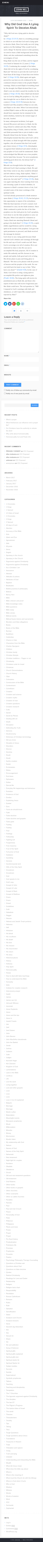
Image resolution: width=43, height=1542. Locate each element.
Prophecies (10, 1251)
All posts (9, 546)
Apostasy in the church (14, 555)
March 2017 (10, 477)
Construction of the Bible (15, 682)
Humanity (9, 982)
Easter (8, 764)
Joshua (8, 1048)
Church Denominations (14, 670)
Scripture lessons (12, 1321)
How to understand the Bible (16, 979)
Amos (8, 549)
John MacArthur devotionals (16, 1039)
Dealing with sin (11, 719)
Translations (10, 1439)
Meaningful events (12, 1118)
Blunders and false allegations (17, 622)
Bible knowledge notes (14, 604)
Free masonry (11, 846)
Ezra (7, 806)
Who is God (10, 1484)
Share (8, 1339)
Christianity (10, 661)
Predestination (11, 1242)
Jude (8, 1054)
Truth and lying (11, 1454)
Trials (8, 1445)
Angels (8, 552)
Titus (8, 1429)
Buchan (9, 631)
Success (9, 1369)
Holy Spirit (9, 967)
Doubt (8, 755)
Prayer (8, 1233)
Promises (9, 1248)
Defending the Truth (13, 728)
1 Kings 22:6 (22, 146)
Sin (7, 1342)
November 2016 (12, 490)
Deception (9, 725)
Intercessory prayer (13, 991)
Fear (8, 831)
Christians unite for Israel (15, 664)
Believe (8, 592)
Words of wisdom (12, 1496)
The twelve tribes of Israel (15, 1408)
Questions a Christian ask (15, 1263)
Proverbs (9, 1254)
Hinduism (9, 930)
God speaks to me (12, 879)
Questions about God (14, 1266)
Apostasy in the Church (14, 558)
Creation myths (11, 698)
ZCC (7, 1502)
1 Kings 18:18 (14, 94)
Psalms (8, 1257)
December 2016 (12, 486)
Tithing (8, 1426)
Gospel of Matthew (13, 894)
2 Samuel (9, 522)
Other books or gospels (14, 1188)
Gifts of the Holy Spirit (14, 867)
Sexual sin (10, 1336)
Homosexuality (11, 970)
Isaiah (8, 994)
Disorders (9, 746)
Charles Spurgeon (12, 646)
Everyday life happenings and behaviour (20, 788)
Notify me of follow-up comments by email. (21, 390)
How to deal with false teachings (17, 976)
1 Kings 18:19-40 (16, 102)
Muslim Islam (11, 1139)
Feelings (9, 834)
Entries (10, 1526)
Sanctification (11, 1312)
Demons (9, 731)
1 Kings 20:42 (18, 198)
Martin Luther (11, 1112)
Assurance (10, 570)
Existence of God (12, 794)
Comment (8, 328)
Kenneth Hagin (11, 1061)
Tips (7, 1423)
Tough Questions (12, 1433)
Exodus (8, 797)
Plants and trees (12, 1227)
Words (8, 1493)
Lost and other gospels (14, 1088)
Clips (8, 676)
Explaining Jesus (12, 800)
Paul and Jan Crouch (13, 1209)
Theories (9, 1414)
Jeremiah (9, 1006)
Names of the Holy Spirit (15, 1151)
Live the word (11, 1082)
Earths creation (11, 761)
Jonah (8, 1045)
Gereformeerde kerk (13, 864)
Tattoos (8, 1381)
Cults (8, 710)
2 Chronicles (10, 516)
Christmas (9, 667)
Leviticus (9, 1076)
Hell (7, 927)
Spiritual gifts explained (14, 1354)
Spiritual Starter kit (12, 1363)
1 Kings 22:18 (28, 179)
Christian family (11, 652)
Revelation (10, 1293)
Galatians (9, 855)
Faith (8, 812)
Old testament (11, 1178)
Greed (8, 903)
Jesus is (9, 1018)
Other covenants (12, 1194)
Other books (10, 1185)
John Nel (21, 9)
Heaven (9, 918)
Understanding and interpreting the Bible (20, 1460)
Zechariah (9, 1505)
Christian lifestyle (12, 655)
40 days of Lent (11, 525)
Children (9, 649)
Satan (8, 1315)
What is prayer (11, 419)
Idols (8, 985)
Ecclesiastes (10, 767)
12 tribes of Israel (12, 513)
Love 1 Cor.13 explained (15, 1100)
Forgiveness (10, 843)
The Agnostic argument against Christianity (21, 1396)
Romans (9, 1299)
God (7, 876)
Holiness (9, 964)
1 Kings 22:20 (27, 223)
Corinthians (10, 688)
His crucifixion (11, 936)
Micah (8, 1124)
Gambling (9, 858)
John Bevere (10, 1036)
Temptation (10, 1390)
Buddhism (9, 634)
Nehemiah (10, 1154)
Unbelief (9, 1457)
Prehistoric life (11, 1245)
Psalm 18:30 (9, 278)
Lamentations (11, 1070)
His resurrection (12, 949)
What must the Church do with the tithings (21, 1478)
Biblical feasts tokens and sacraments (19, 619)
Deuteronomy (11, 734)
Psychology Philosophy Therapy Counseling (22, 1260)
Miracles (9, 1130)
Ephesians (10, 779)
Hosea (8, 973)
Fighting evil (10, 840)
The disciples (11, 1399)
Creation (9, 691)
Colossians (10, 679)
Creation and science (13, 694)
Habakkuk (9, 912)
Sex (7, 1330)
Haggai (8, 915)
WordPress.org (11, 1531)
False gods (10, 822)
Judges (8, 1057)
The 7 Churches (12, 1393)
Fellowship (10, 837)
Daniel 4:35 (22, 270)
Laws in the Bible (12, 1073)
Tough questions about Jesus (16, 1436)
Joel (7, 1027)
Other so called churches (15, 1197)
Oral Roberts (10, 1181)
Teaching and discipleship (15, 1387)
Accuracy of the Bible (13, 531)
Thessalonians (11, 1417)
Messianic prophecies (14, 1121)
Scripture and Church (14, 1318)
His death (9, 939)
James (8, 997)
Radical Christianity (13, 1275)
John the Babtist (12, 1042)
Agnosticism (10, 540)
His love (9, 942)
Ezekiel (8, 803)
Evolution (9, 791)
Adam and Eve (11, 537)
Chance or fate (11, 640)
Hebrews (9, 924)
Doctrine (9, 752)
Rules (8, 1302)
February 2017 (11, 481)
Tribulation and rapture (14, 1448)
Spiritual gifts (10, 1351)
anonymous (10, 463)
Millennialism (10, 1127)
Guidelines (10, 906)
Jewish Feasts (11, 1021)
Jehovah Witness (12, 1003)
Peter (8, 1218)
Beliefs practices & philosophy (17, 589)
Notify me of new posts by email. (18, 393)
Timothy (9, 1420)
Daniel (8, 713)
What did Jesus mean (14, 1466)
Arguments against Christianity (17, 561)
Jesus (8, 1012)
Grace (8, 897)
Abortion (9, 528)
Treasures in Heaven (13, 1442)
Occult (8, 1172)
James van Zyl (11, 1000)
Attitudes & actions (12, 576)
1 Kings (8, 507)
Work (8, 1499)
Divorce (9, 749)
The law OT (10, 1402)
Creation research (12, 707)
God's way (10, 882)
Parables (9, 1200)
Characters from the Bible (15, 643)
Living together (11, 1085)
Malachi (9, 1103)
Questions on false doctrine (16, 1269)
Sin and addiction (12, 1345)
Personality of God (12, 1215)
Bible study (10, 610)
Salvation (9, 1309)
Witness (9, 1490)
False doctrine (11, 815)
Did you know (11, 740)
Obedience (10, 1169)
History (8, 961)
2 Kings (8, 519)
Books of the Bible (12, 628)
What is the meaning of (14, 1475)
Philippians (10, 1224)
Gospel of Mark (11, 891)
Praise (8, 1230)
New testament (11, 1157)
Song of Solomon (12, 1348)
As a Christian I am (13, 567)
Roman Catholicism (13, 1296)
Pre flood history (12, 1239)
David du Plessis (12, 716)
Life (7, 1079)
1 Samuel (9, 510)
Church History (11, 673)
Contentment (10, 685)
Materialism (10, 1115)
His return (9, 952)
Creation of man (12, 700)
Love (8, 1091)
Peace (8, 1212)
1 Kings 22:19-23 (12, 39)
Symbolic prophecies (13, 1378)
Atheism (9, 573)
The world (9, 1411)
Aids (7, 543)
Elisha (8, 770)
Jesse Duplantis (12, 1009)
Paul (7, 1206)
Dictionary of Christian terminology (18, 737)
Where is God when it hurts (16, 1481)
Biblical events (11, 616)
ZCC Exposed (28, 451)
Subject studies (11, 1366)
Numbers (9, 1163)
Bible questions (11, 607)
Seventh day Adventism (14, 1327)
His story (9, 955)
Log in (8, 1522)
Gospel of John (11, 885)
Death (8, 722)
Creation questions (13, 703)
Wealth (8, 1463)
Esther (8, 782)
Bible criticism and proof (14, 601)
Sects (8, 1324)
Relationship (10, 1281)
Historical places (12, 958)
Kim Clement (10, 1063)
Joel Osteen (10, 1030)
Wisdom (9, 1487)
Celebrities (10, 637)
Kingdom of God (12, 1066)
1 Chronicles (10, 504)
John (31, 20)
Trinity (8, 1451)
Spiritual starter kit (12, 1360)
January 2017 (11, 484)
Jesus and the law (12, 1015)
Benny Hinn (10, 595)
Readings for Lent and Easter (16, 1278)
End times (9, 776)
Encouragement (12, 773)
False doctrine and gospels (16, 818)
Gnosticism (10, 870)
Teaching (9, 1384)
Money (8, 1133)
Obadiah (9, 1166)
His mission (10, 946)
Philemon (9, 1221)
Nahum (8, 1145)
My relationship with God (15, 1142)
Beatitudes (10, 586)
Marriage (9, 1106)
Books (8, 625)
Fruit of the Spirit (12, 849)
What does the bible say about (17, 1469)
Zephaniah (10, 1508)
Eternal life (10, 785)
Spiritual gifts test (12, 1357)
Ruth (8, 1305)
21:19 (26, 198)
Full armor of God (12, 852)
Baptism (9, 583)
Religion (9, 1284)
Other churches (11, 1190)
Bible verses (10, 613)
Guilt (7, 909)
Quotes (8, 1272)
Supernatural (10, 1375)
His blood (9, 933)
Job (7, 1024)
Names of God (11, 1148)
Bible (8, 598)
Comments (12, 1529)
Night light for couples (14, 1160)
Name (7, 356)
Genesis (9, 861)
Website (7, 375)
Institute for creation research (16, 988)
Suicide (8, 1372)
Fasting (8, 825)
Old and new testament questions (18, 1175)
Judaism (9, 1051)
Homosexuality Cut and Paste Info (18, 437)
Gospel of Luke (11, 888)
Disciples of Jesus (12, 743)
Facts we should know (14, 809)
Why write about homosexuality (17, 434)
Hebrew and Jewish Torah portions (18, 921)
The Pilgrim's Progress (14, 1405)
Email (7, 365)
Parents (9, 1203)
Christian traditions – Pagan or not (18, 658)
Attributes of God (12, 579)
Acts (7, 534)
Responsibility (11, 1290)
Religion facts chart (13, 1287)
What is (8, 1472)
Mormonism (10, 1136)
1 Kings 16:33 (13, 77)
